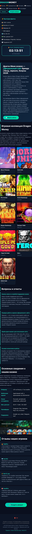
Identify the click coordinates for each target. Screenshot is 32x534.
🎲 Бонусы (3, 8)
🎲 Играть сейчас (11, 117)
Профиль (4, 11)
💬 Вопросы (27, 5)
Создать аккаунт (14, 11)
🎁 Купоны (3, 5)
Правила (8, 530)
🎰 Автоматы (20, 5)
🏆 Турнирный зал (11, 5)
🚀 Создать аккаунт (16, 505)
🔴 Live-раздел (22, 8)
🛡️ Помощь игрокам (11, 8)
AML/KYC (24, 530)
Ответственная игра (16, 530)
